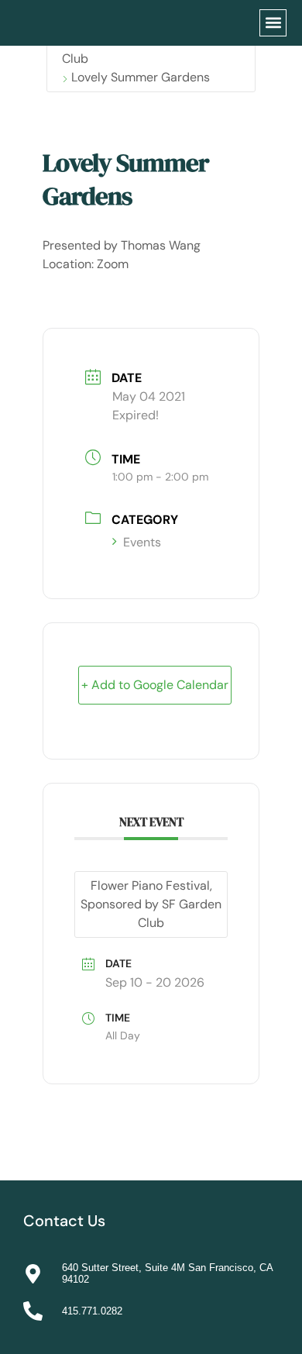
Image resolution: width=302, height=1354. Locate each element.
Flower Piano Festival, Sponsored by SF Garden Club (151, 904)
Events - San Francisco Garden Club (150, 49)
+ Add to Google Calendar (154, 685)
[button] (273, 22)
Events (142, 542)
